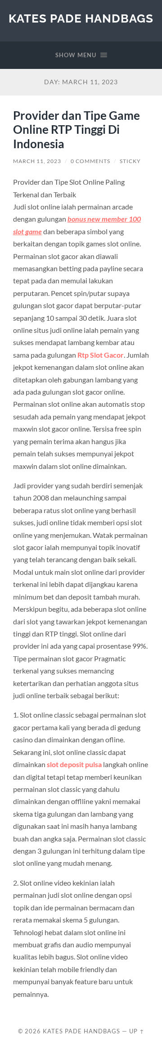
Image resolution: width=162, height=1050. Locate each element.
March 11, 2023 (37, 161)
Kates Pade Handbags (81, 18)
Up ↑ (136, 1031)
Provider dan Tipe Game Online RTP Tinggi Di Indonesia (76, 129)
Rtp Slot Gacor (100, 354)
